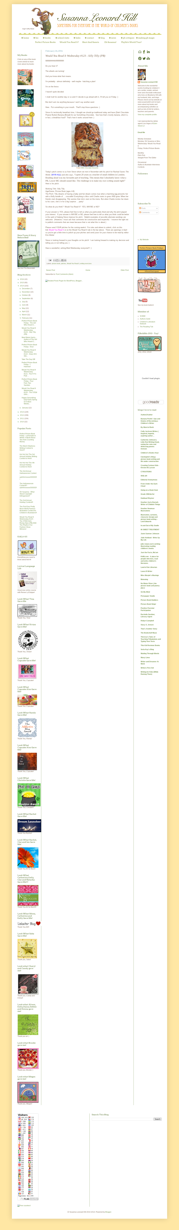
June (24, 305)
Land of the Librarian (149, 567)
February (25, 318)
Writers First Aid (147, 668)
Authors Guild (145, 319)
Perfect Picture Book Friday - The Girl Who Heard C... (29, 323)
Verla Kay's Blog (147, 649)
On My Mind (145, 592)
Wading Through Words (150, 653)
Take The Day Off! (28, 359)
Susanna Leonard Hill (149, 82)
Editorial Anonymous (149, 480)
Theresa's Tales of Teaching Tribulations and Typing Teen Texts (151, 639)
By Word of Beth (147, 427)
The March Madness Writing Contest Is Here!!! (27, 448)
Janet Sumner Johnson (150, 534)
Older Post (125, 270)
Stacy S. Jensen (147, 625)
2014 (22, 286)
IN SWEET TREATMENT (150, 530)
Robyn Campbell (147, 621)
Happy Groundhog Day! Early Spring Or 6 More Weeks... (29, 401)
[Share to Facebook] (62, 260)
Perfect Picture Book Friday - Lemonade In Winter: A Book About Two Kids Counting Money (28, 438)
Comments (145, 213)
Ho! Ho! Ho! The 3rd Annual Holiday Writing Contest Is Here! (28, 456)
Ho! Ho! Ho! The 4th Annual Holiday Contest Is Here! (27, 465)
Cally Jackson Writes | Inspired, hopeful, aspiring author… (149, 433)
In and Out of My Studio (150, 526)
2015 (22, 283)
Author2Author (147, 415)
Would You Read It (73, 263)
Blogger (108, 1212)
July (23, 302)
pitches (63, 263)
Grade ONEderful (147, 494)
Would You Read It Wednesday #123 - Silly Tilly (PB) (29, 331)
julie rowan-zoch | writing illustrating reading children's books (150, 546)
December (26, 289)
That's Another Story (149, 629)
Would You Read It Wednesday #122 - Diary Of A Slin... (29, 353)
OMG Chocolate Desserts (89, 168)
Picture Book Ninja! (148, 604)
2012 (22, 415)
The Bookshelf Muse (149, 633)
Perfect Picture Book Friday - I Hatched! (29, 365)
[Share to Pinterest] (65, 260)
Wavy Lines (145, 658)
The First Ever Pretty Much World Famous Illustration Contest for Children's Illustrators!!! (28, 510)
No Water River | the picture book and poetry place (150, 585)
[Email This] (54, 260)
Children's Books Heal (149, 453)
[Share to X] (59, 260)
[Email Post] (50, 260)
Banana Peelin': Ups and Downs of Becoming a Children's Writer (150, 421)
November (26, 292)
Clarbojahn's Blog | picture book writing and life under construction (150, 459)
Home (88, 270)
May (24, 308)
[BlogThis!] (57, 260)
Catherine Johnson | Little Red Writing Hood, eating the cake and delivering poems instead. (150, 444)
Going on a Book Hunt (149, 490)
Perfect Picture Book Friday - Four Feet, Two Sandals (29, 382)
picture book (56, 263)
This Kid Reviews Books (150, 645)
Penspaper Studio (148, 596)
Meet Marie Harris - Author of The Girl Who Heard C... (29, 339)
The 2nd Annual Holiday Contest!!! (26, 501)
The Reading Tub (146, 327)
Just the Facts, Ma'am (149, 552)
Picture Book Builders (149, 600)
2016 (22, 279)
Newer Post (50, 270)
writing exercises (86, 263)
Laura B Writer (146, 571)
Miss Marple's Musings (150, 575)
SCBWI (142, 316)
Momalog (144, 579)
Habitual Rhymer (147, 498)
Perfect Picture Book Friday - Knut (29, 346)
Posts (143, 208)
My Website (144, 240)
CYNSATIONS (146, 472)
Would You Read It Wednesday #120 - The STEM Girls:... (29, 391)
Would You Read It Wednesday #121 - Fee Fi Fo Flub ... (29, 373)
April (24, 311)
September (26, 298)
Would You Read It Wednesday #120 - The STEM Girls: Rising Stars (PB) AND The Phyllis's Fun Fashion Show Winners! (28, 523)
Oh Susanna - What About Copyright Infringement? (27, 494)
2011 (22, 418)
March (24, 315)
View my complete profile (147, 115)
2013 (22, 412)
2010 (22, 422)
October (25, 295)
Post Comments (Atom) (64, 274)
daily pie (144, 476)
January (25, 408)
